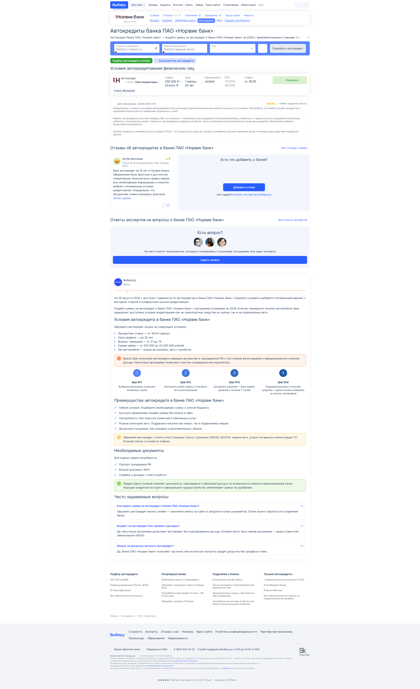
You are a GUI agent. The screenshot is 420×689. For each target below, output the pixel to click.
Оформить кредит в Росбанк (177, 601)
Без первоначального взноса (126, 595)
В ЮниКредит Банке (275, 585)
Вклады (153, 4)
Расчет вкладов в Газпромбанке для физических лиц (233, 586)
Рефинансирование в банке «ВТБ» (129, 585)
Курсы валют (213, 4)
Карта (200, 631)
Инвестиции (248, 4)
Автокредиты (127, 616)
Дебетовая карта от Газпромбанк (180, 579)
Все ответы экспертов (292, 220)
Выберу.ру (125, 282)
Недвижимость (178, 638)
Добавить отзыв (244, 187)
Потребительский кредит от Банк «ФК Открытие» (182, 594)
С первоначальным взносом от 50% (284, 579)
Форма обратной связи (127, 649)
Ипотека (178, 4)
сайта (208, 631)
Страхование (231, 4)
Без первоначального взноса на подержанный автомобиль (282, 597)
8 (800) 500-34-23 (184, 649)
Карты (189, 4)
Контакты (151, 631)
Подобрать (292, 80)
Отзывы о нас (170, 631)
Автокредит (128, 78)
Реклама (187, 631)
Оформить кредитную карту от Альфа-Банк (183, 586)
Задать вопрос (210, 260)
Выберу (114, 616)
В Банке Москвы (273, 590)
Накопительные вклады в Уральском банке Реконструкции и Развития (233, 602)
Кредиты (165, 4)
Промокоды (136, 638)
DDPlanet (231, 680)
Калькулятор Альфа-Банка (227, 579)
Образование (156, 638)
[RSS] (137, 679)
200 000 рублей (119, 579)
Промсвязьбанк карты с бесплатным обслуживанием (233, 594)
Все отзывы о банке (294, 148)
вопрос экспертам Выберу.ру (252, 194)
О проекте (135, 631)
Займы (199, 4)
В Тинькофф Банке (120, 590)
